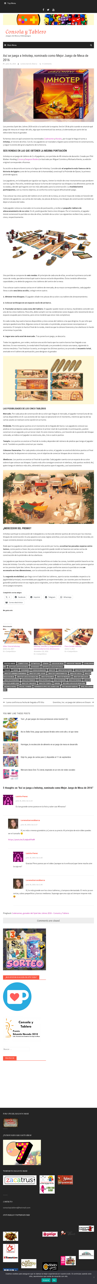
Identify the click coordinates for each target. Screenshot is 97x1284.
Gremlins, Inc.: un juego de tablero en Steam (72, 702)
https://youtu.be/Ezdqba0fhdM (21, 839)
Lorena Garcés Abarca (28, 64)
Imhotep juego (76, 673)
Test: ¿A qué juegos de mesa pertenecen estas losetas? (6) (44, 719)
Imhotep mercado (64, 677)
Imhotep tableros (29, 683)
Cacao (15, 670)
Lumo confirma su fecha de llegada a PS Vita (25, 702)
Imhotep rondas (75, 680)
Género (46, 663)
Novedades (35, 667)
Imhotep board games (83, 670)
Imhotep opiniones (11, 680)
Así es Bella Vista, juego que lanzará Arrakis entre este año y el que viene (49, 732)
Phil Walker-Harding (70, 687)
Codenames (49, 138)
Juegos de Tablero (73, 663)
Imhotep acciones (65, 670)
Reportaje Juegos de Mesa (52, 667)
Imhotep (52, 670)
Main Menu (12, 45)
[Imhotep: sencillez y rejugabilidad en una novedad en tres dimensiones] (48, 637)
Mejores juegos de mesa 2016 (74, 683)
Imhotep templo (45, 683)
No (54, 1280)
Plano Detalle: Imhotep (73, 646)
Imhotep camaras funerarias (15, 673)
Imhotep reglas (44, 680)
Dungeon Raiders (39, 670)
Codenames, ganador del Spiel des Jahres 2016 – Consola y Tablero (40, 913)
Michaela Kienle (10, 687)
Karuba (59, 138)
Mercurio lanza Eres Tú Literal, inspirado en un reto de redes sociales (48, 770)
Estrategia (35, 663)
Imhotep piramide (28, 680)
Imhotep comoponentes (57, 673)
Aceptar (46, 1280)
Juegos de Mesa (58, 663)
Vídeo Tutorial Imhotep (11, 646)
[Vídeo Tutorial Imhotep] (17, 637)
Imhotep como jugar (37, 673)
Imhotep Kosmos (47, 677)
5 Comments (47, 64)
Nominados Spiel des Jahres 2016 (46, 687)
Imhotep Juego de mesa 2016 (27, 677)
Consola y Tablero (26, 31)
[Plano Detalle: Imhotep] (79, 637)
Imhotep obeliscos (81, 677)
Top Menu (11, 3)
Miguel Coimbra (25, 687)
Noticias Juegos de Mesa (18, 667)
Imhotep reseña (60, 680)
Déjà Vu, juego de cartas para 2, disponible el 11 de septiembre (46, 757)
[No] (94, 1277)
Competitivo (23, 663)
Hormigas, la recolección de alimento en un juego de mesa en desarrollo (49, 744)
